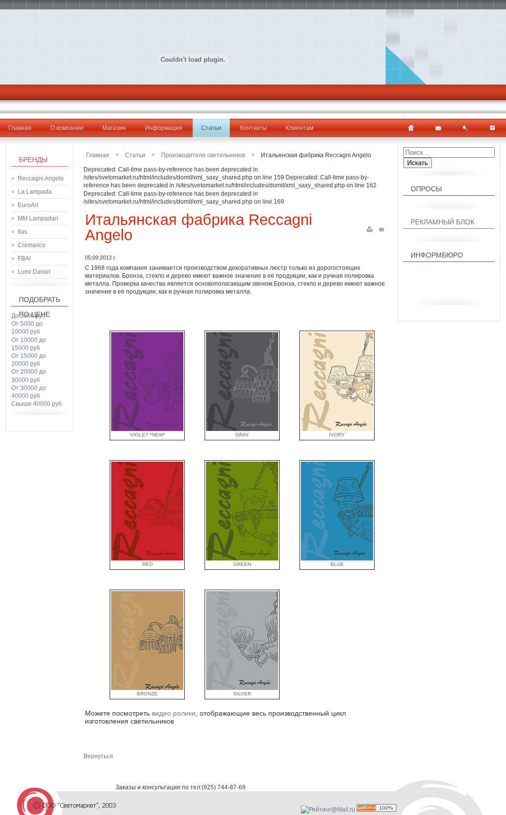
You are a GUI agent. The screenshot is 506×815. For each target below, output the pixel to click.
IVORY (337, 434)
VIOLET (147, 434)
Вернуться (98, 756)
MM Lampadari (38, 218)
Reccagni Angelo (41, 178)
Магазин (114, 128)
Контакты (253, 128)
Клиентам (299, 128)
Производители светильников (203, 155)
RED (147, 564)
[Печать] (370, 227)
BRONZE (147, 693)
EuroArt (28, 205)
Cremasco (31, 245)
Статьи (211, 128)
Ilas (22, 231)
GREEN (242, 564)
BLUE (337, 564)
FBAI (24, 258)
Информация (163, 128)
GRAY (242, 434)
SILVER (242, 693)
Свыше (36, 403)
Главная (20, 128)
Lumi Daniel (34, 271)
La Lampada (35, 191)
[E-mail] (381, 227)
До (28, 315)
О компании (67, 128)
